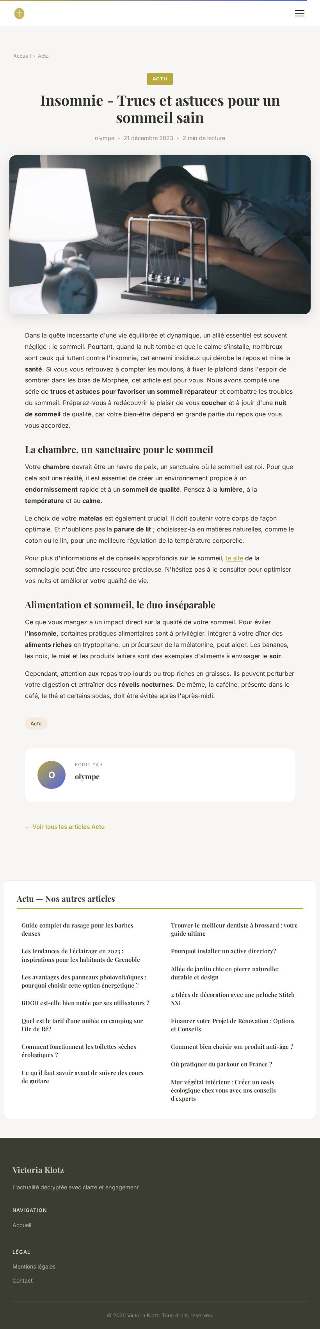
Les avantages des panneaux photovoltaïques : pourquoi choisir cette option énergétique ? (83, 981)
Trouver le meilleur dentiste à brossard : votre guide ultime (234, 929)
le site (234, 558)
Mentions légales (33, 1266)
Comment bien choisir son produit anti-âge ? (232, 1046)
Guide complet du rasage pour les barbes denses (77, 929)
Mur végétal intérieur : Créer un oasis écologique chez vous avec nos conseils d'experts (223, 1090)
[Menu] (300, 13)
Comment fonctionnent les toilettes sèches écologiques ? (78, 1051)
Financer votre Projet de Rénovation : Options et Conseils (233, 1025)
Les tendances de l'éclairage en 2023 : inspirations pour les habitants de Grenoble (80, 955)
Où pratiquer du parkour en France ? (221, 1064)
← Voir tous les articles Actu (65, 826)
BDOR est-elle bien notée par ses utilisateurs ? (85, 1003)
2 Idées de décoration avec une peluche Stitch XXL (233, 999)
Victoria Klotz (38, 1169)
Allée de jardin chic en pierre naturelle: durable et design (225, 973)
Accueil (22, 56)
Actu (43, 56)
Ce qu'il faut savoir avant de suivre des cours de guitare (82, 1077)
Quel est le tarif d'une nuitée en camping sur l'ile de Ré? (82, 1025)
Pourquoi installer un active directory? (223, 951)
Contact (22, 1280)
